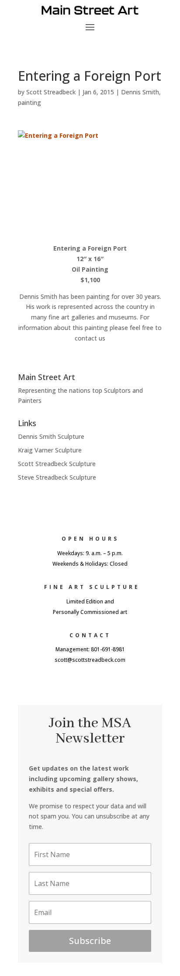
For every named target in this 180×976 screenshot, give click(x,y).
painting (29, 102)
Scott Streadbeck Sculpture (57, 463)
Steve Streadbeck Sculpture (57, 477)
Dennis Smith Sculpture (51, 436)
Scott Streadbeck (51, 92)
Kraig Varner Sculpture (50, 450)
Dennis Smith (140, 92)
